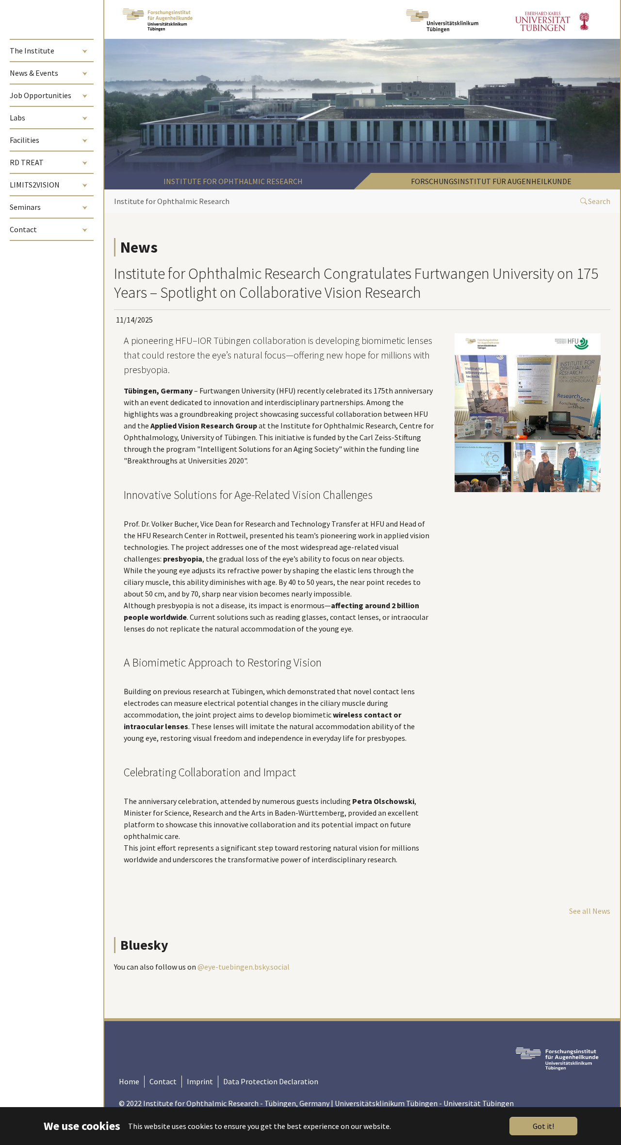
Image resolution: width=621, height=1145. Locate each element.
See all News (589, 911)
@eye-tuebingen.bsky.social (243, 967)
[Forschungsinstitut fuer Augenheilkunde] (157, 19)
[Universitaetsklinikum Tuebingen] (443, 19)
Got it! (543, 1126)
